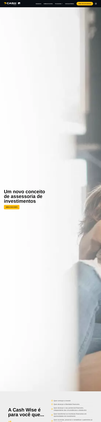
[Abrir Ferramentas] (62, 3)
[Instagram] (96, 3)
